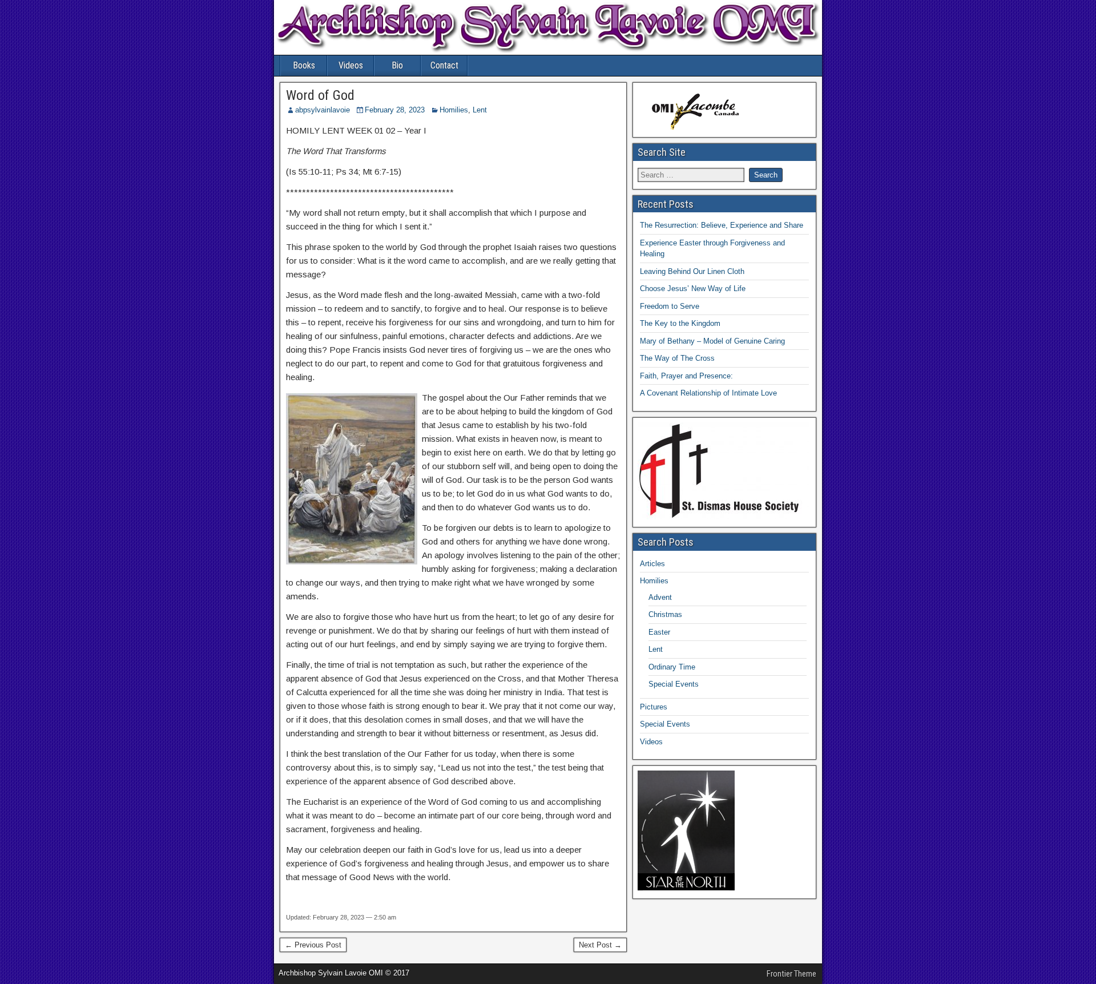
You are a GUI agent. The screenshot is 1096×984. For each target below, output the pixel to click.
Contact (444, 65)
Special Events (673, 684)
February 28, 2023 (395, 110)
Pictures (653, 707)
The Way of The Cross (677, 358)
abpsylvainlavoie (322, 110)
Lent (480, 110)
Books (304, 65)
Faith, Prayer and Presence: (686, 376)
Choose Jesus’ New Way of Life (693, 288)
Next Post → (600, 945)
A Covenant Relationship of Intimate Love (708, 393)
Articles (652, 563)
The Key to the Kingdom (680, 323)
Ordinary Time (671, 667)
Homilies (454, 110)
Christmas (665, 614)
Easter (659, 632)
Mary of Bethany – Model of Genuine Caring (712, 341)
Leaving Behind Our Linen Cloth (692, 271)
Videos (351, 65)
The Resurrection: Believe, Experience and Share (721, 225)
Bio (397, 65)
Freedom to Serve (669, 306)
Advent (660, 597)
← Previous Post (313, 945)
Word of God (320, 95)
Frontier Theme (791, 974)
